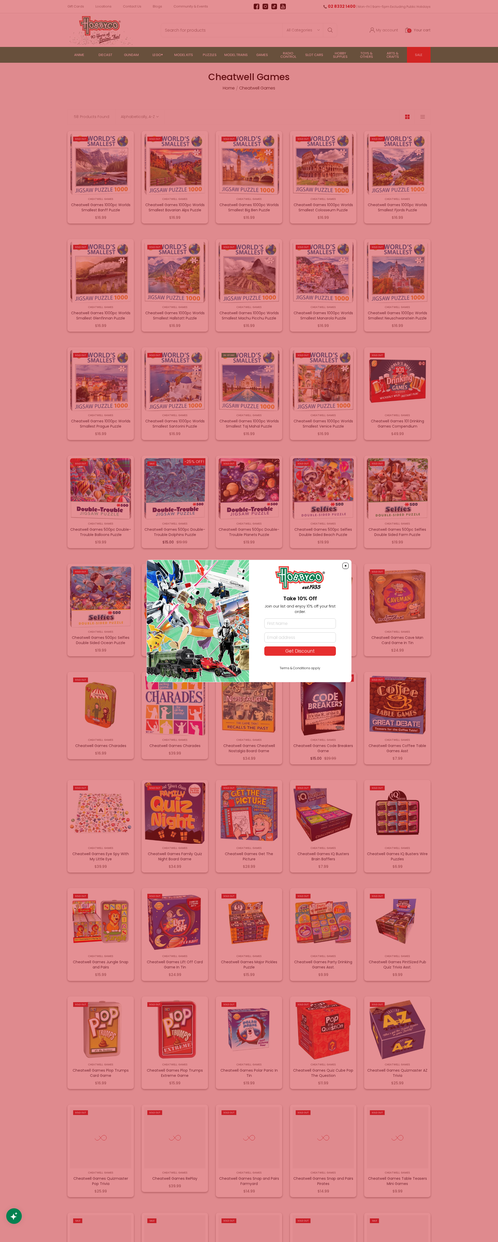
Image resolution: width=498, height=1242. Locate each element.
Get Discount (300, 651)
